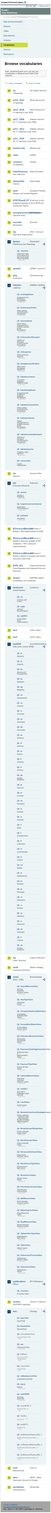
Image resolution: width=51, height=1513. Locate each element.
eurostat (17, 222)
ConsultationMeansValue (24, 1024)
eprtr (15, 191)
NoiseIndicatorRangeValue (24, 1128)
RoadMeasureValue (24, 1222)
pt (21, 889)
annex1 (23, 492)
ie (21, 809)
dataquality (18, 181)
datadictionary (20, 171)
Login (30, 6)
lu (21, 849)
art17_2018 (18, 138)
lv (21, 857)
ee (21, 735)
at (21, 661)
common (17, 162)
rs (21, 905)
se (21, 913)
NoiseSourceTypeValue (24, 1164)
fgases (16, 241)
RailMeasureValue (24, 1198)
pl (21, 881)
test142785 (24, 1394)
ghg (15, 275)
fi (20, 759)
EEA (14, 2)
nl (21, 873)
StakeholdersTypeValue (24, 1233)
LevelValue (24, 1102)
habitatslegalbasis (24, 390)
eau (21, 1344)
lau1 (15, 630)
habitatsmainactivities (24, 405)
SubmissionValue (24, 1267)
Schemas (7, 40)
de (21, 719)
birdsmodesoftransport (24, 337)
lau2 (15, 637)
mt (21, 865)
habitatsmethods (24, 418)
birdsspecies (24, 352)
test (15, 1311)
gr (21, 785)
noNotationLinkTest (24, 1376)
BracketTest (24, 1326)
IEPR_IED (18, 565)
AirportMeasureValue (24, 986)
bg (21, 687)
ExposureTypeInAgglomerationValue (24, 1049)
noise (16, 977)
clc (21, 597)
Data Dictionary (23, 17)
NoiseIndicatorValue (24, 1140)
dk (21, 727)
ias (14, 473)
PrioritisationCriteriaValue (24, 1187)
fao (14, 232)
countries (24, 251)
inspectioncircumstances (24, 504)
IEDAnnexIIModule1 (21, 529)
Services (7, 50)
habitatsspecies (24, 449)
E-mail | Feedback (11, 1505)
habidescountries (24, 377)
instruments (24, 461)
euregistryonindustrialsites (21, 213)
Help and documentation (13, 22)
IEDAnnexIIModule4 (21, 553)
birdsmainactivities (24, 308)
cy (21, 703)
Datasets (7, 26)
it (20, 825)
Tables (6, 31)
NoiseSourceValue (24, 1175)
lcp (14, 958)
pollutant (24, 516)
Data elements (9, 36)
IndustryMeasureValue (24, 1076)
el (21, 743)
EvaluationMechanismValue (24, 1036)
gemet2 (17, 268)
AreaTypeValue (24, 1000)
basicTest (24, 1318)
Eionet (14, 17)
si (21, 921)
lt (20, 841)
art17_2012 (18, 129)
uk (21, 945)
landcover (18, 587)
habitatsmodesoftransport (24, 434)
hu (21, 801)
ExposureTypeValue (24, 1064)
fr (21, 767)
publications (19, 1281)
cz (21, 711)
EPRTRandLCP (21, 200)
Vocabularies (9, 45)
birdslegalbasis (24, 294)
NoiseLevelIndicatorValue (24, 1152)
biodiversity (19, 148)
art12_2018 (18, 110)
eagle (22, 606)
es (21, 751)
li (20, 833)
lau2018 (17, 644)
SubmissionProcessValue (24, 1255)
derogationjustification (24, 364)
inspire (16, 578)
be (21, 679)
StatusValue (24, 1245)
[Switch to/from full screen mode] (34, 6)
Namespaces (9, 54)
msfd (15, 967)
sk (21, 929)
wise (15, 1477)
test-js (22, 1384)
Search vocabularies (15, 83)
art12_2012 (18, 100)
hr (21, 793)
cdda (15, 155)
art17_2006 (18, 119)
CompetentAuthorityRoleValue (24, 1011)
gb (21, 775)
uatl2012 (23, 616)
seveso (16, 1302)
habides (17, 285)
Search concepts (34, 83)
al (21, 653)
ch (21, 695)
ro (21, 897)
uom (15, 1468)
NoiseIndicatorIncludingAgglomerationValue (24, 1112)
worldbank (18, 1487)
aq (14, 90)
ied (14, 483)
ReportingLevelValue (24, 1210)
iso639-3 (23, 1089)
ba (21, 669)
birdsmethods (24, 321)
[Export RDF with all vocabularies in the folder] (44, 244)
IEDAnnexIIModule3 (21, 538)
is (21, 817)
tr (21, 937)
